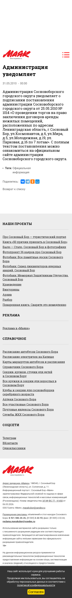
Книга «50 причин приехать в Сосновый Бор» (35, 242)
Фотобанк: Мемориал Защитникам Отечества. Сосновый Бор (36, 277)
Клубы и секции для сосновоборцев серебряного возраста (28, 392)
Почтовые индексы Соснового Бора (28, 409)
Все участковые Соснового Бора (26, 404)
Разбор (7, 299)
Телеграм (9, 438)
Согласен (36, 592)
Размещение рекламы (15, 514)
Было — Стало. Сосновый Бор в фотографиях (34, 247)
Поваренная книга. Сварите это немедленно (34, 305)
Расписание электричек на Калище (28, 357)
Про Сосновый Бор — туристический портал (34, 237)
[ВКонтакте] (23, 181)
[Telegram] (28, 181)
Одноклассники (14, 448)
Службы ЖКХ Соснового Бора (23, 414)
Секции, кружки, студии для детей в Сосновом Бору (27, 374)
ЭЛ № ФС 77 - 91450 (52, 500)
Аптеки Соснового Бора (19, 399)
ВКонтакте (10, 443)
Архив (7, 294)
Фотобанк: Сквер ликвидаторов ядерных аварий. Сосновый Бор (32, 268)
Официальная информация (22, 170)
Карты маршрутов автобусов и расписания (34, 362)
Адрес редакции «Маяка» (16, 483)
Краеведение (12, 284)
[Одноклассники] (32, 181)
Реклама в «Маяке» (16, 328)
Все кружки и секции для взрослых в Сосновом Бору (29, 383)
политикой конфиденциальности (36, 585)
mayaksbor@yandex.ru (34, 507)
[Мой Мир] (37, 181)
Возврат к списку (14, 189)
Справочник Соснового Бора (23, 367)
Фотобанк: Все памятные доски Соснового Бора (33, 259)
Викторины (11, 289)
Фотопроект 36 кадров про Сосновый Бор (32, 252)
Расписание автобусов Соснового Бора (30, 351)
